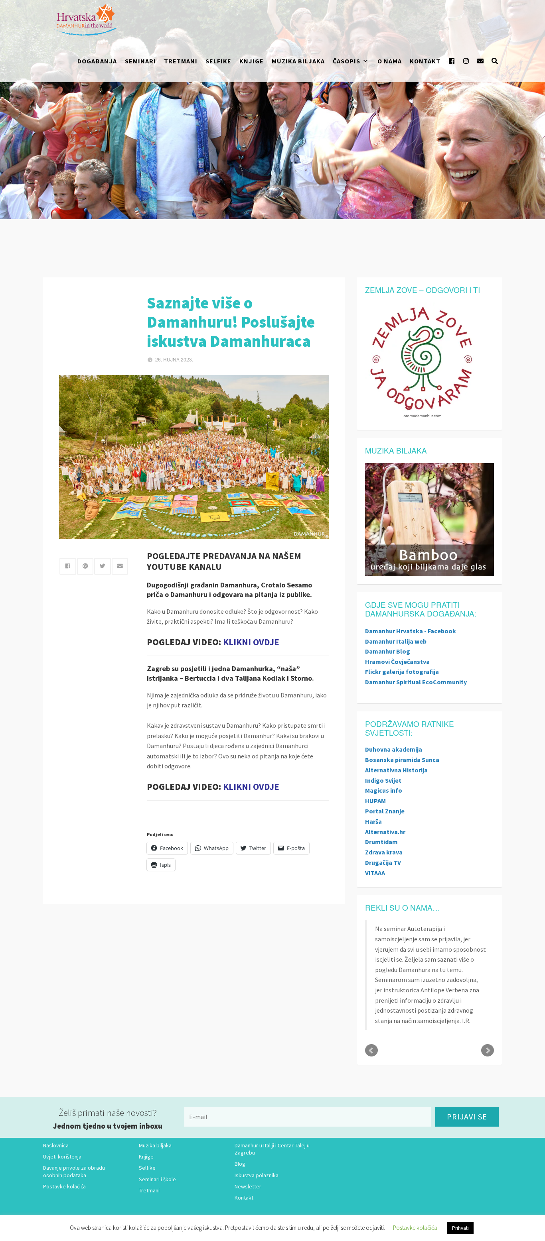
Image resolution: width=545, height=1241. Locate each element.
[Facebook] (451, 61)
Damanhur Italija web (396, 641)
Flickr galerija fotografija (402, 671)
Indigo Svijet (383, 780)
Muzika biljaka (298, 61)
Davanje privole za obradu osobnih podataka (74, 1171)
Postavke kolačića (64, 1186)
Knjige (251, 61)
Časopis (346, 61)
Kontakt (425, 61)
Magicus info (383, 790)
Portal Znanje (385, 811)
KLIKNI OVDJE (251, 642)
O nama (389, 61)
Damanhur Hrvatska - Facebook (410, 631)
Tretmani (180, 61)
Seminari (140, 61)
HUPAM (375, 801)
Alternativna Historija (396, 770)
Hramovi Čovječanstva (397, 662)
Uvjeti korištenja (62, 1156)
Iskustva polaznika (256, 1175)
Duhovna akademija (393, 749)
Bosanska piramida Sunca (402, 760)
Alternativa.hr (385, 832)
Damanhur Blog (387, 651)
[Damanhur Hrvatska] (84, 20)
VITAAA (375, 873)
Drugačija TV (383, 862)
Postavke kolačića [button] (415, 1227)
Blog (240, 1163)
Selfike (218, 61)
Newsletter (248, 1186)
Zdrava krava (384, 852)
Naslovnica (56, 1145)
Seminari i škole (157, 1179)
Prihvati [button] (460, 1228)
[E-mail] (480, 61)
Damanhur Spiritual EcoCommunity (416, 682)
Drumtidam (381, 842)
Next (487, 1050)
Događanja (97, 61)
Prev (371, 1050)
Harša (373, 821)
